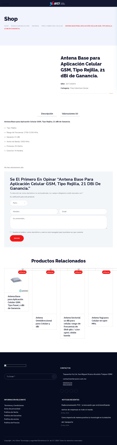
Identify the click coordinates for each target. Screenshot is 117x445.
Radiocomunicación (20, 26)
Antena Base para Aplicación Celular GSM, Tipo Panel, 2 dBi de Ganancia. (16, 302)
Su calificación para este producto (22, 197)
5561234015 (67, 385)
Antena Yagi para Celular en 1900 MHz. (100, 320)
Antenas (35, 26)
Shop (6, 26)
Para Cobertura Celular (52, 26)
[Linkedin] (71, 391)
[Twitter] (62, 391)
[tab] (47, 113)
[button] (112, 3)
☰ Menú (5, 4)
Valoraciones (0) (70, 113)
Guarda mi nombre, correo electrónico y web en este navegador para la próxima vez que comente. (48, 232)
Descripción (47, 113)
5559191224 (67, 383)
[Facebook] (66, 391)
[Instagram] (76, 391)
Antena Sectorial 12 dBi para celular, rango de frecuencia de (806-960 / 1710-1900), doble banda (72, 326)
